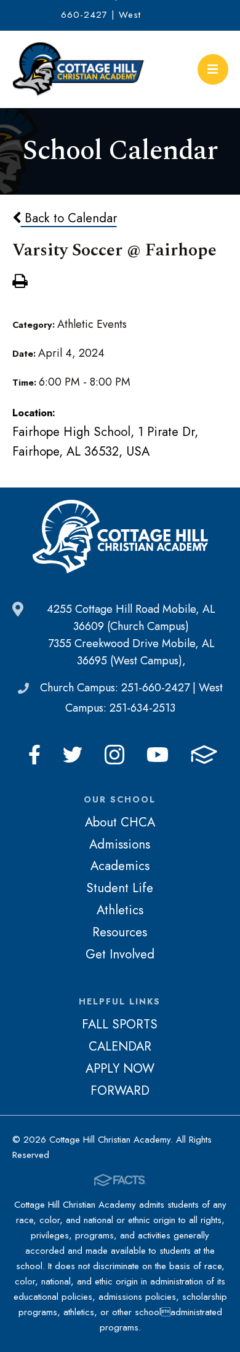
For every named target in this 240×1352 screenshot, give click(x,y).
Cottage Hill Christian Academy (78, 69)
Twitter (72, 754)
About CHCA (120, 822)
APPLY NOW (120, 1068)
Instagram (114, 754)
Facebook (34, 754)
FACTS (204, 754)
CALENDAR (120, 1046)
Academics (120, 866)
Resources (119, 932)
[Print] (19, 282)
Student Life (119, 888)
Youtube (157, 754)
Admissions (119, 844)
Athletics (120, 910)
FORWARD (120, 1090)
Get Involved (120, 954)
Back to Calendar (69, 218)
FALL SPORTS (120, 1024)
